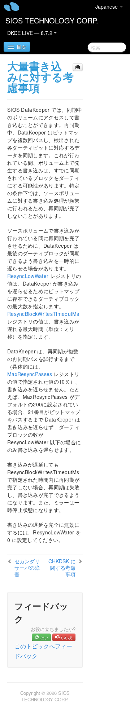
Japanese (107, 6)
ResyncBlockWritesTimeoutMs (43, 313)
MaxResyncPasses (29, 374)
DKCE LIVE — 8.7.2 (30, 32)
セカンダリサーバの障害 (27, 567)
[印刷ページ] (78, 67)
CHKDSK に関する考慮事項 (61, 567)
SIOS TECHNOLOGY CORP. (51, 20)
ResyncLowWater (27, 275)
